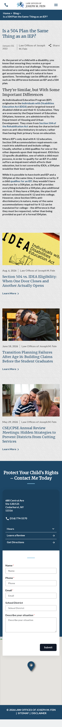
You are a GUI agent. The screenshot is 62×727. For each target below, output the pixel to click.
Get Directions (15, 542)
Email (8, 590)
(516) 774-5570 (18, 518)
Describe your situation (19, 615)
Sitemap (23, 713)
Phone (9, 577)
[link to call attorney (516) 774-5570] (6, 4)
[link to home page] (31, 4)
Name (8, 565)
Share (56, 45)
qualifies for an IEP (21, 181)
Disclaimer (38, 713)
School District (14, 602)
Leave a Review (16, 535)
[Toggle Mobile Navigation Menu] (55, 4)
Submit (48, 647)
